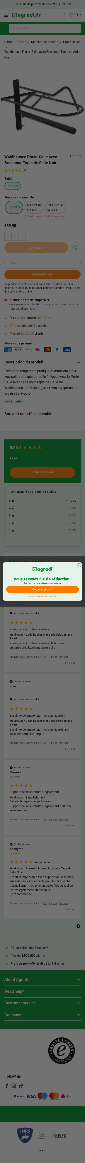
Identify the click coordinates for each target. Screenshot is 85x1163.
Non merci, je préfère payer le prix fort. (42, 595)
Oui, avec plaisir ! (42, 589)
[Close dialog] (79, 565)
